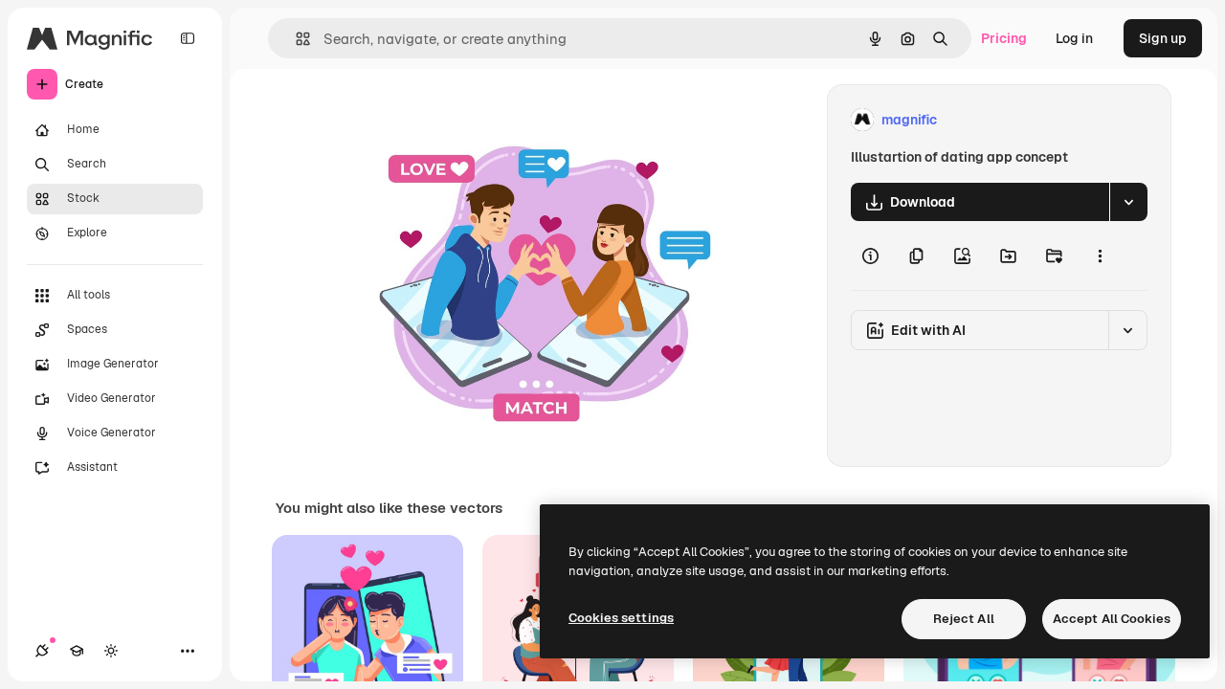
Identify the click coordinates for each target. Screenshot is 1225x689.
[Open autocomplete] (295, 39)
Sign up (1163, 38)
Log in (1074, 38)
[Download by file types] (1128, 202)
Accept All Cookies (1111, 619)
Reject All (963, 619)
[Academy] (76, 650)
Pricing (1004, 38)
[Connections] (42, 650)
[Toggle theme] (111, 650)
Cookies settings (621, 618)
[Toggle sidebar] (187, 38)
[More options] (1099, 255)
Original (474, 120)
